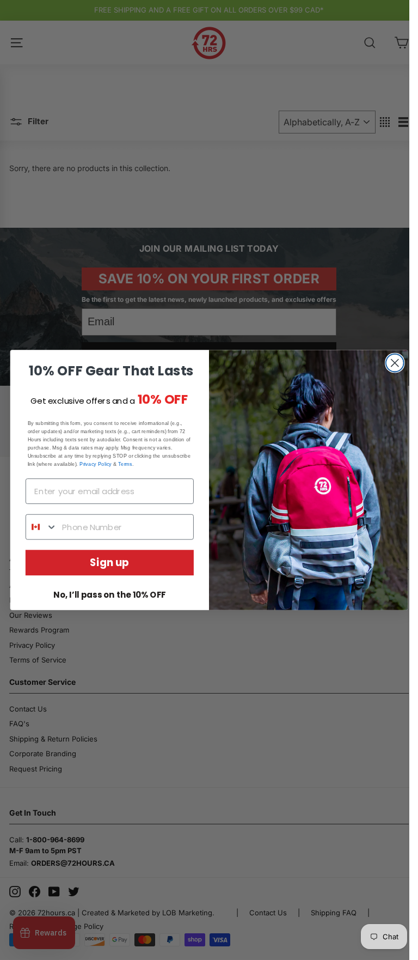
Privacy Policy (95, 463)
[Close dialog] (395, 363)
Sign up (109, 563)
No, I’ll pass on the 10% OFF (109, 595)
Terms (125, 463)
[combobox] (41, 527)
